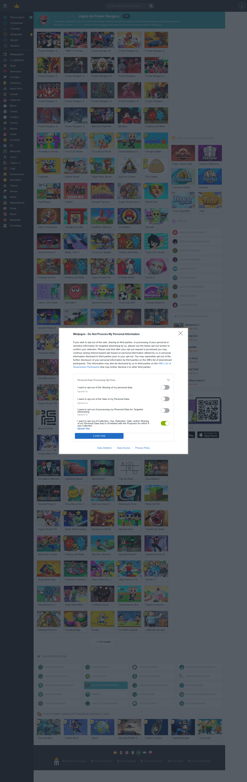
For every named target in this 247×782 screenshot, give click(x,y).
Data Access (123, 447)
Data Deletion (104, 447)
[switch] (165, 387)
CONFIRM (99, 436)
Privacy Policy (142, 447)
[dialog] (123, 391)
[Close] (181, 334)
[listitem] (123, 380)
